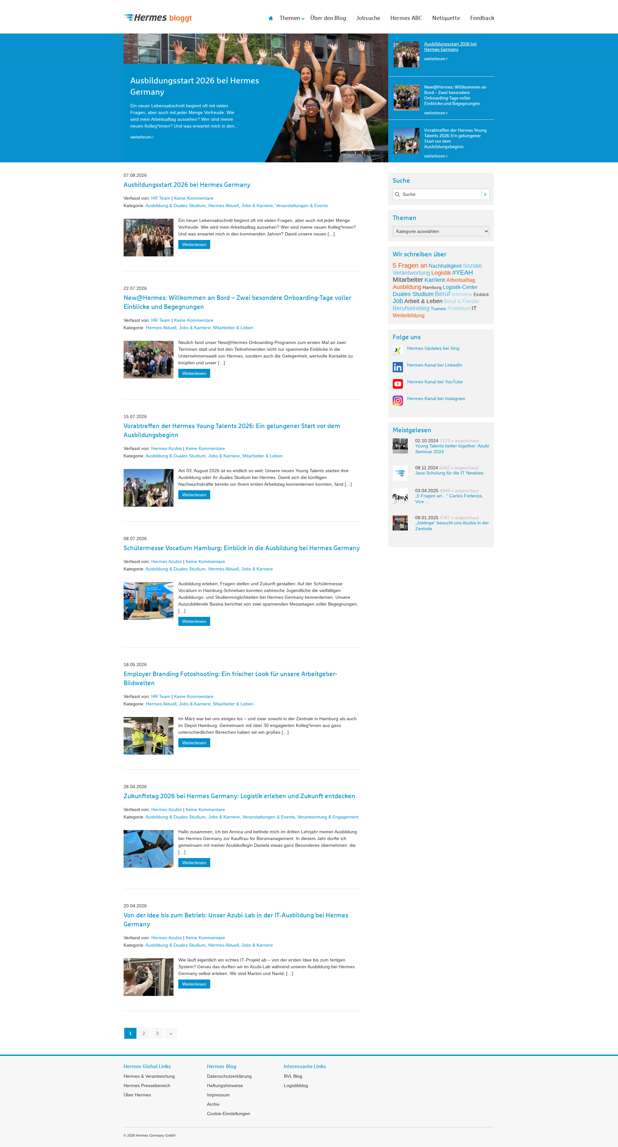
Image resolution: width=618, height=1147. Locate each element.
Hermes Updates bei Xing (433, 348)
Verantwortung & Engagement (328, 816)
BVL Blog (293, 1076)
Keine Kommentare (193, 198)
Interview (462, 294)
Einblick (481, 294)
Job (398, 300)
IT (474, 308)
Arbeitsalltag (460, 280)
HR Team (160, 198)
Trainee (438, 308)
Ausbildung (407, 287)
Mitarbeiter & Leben (233, 327)
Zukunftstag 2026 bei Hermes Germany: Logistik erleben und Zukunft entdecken (239, 796)
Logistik (441, 273)
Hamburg (432, 287)
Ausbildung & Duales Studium (175, 205)
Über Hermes (137, 1094)
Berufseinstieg (411, 308)
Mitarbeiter (408, 279)
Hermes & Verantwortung (149, 1076)
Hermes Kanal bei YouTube (435, 381)
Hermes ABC (406, 18)
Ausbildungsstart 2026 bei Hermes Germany (187, 185)
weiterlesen (434, 58)
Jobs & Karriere (257, 205)
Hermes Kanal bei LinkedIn (434, 365)
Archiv (213, 1104)
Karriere (435, 280)
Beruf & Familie (461, 301)
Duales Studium (413, 294)
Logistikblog (296, 1085)
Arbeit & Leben (423, 301)
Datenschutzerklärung (229, 1076)
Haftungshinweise (225, 1085)
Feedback (482, 18)
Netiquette (446, 18)
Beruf (442, 293)
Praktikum (458, 308)
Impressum (218, 1094)
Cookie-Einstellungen (228, 1113)
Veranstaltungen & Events (302, 205)
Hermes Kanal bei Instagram (436, 398)
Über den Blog (328, 18)
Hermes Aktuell (223, 205)
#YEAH (462, 272)
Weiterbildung (409, 315)
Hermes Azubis (166, 448)
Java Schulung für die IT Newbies (449, 472)
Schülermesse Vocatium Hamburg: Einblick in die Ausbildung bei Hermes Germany (242, 548)
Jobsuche (368, 18)
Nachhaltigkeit (445, 266)
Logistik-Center (460, 287)
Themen (290, 18)
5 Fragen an (410, 265)
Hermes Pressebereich (147, 1085)
